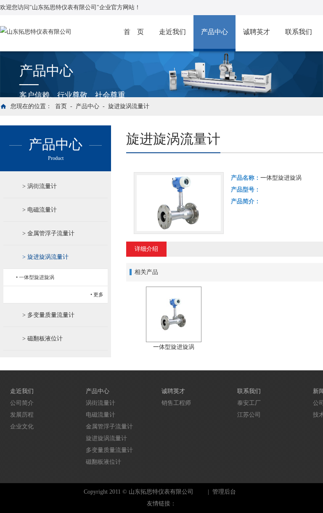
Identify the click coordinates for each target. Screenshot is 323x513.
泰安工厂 (249, 403)
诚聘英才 (256, 31)
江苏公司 (249, 415)
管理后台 (224, 492)
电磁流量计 (42, 210)
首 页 (134, 31)
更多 (98, 295)
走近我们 (172, 31)
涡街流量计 (42, 186)
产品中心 (214, 31)
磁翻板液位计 (45, 338)
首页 (61, 106)
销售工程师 (176, 403)
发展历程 (22, 415)
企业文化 (22, 426)
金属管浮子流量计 (50, 233)
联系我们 (298, 31)
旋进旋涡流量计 (128, 106)
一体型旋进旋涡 (36, 277)
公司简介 (22, 403)
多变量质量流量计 (50, 315)
